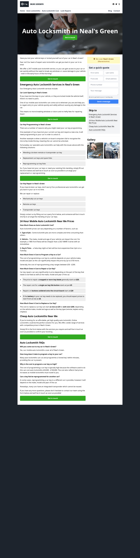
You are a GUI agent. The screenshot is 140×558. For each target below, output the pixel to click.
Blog (110, 11)
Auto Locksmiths (33, 11)
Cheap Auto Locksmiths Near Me (101, 126)
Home (22, 11)
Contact (117, 11)
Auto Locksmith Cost (50, 11)
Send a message (103, 102)
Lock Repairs (66, 11)
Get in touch (70, 37)
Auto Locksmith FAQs (97, 130)
